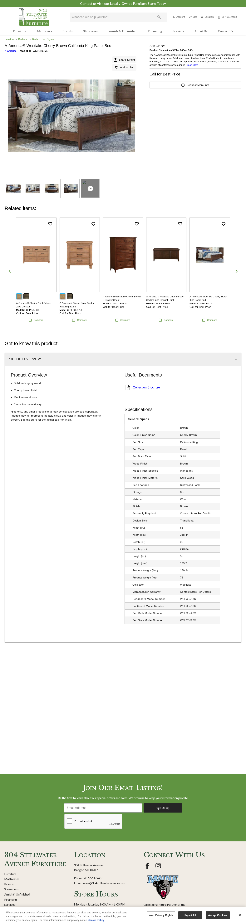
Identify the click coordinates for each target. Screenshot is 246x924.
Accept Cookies (217, 915)
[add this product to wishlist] (50, 223)
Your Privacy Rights (161, 915)
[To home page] (34, 17)
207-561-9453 (93, 878)
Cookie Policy (96, 920)
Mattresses (44, 31)
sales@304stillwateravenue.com (104, 883)
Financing (155, 31)
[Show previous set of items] (10, 271)
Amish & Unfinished (123, 31)
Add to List (126, 67)
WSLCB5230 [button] (40, 50)
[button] (173, 17)
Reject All (190, 915)
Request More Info (197, 84)
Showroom (91, 31)
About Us (201, 31)
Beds (35, 39)
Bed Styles (48, 39)
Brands (67, 31)
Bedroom (23, 39)
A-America (11, 51)
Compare (38, 320)
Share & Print (127, 59)
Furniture (20, 31)
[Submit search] (159, 17)
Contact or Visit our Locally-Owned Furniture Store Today (123, 4)
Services (178, 31)
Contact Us (225, 31)
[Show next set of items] (236, 271)
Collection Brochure (146, 387)
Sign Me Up (163, 808)
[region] (123, 915)
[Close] (240, 915)
